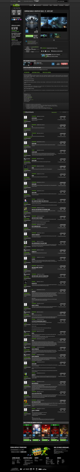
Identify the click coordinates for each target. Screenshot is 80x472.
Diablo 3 (41, 69)
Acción (58, 459)
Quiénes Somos (14, 459)
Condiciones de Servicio (18, 460)
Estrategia (33, 46)
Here (32, 99)
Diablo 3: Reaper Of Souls (17, 8)
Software (61, 5)
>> (67, 112)
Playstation (45, 5)
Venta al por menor (48, 461)
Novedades (13, 463)
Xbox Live (52, 459)
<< (60, 112)
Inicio (12, 1)
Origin (51, 460)
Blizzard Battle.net (29, 41)
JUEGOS (30, 5)
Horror (63, 462)
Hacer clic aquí (29, 97)
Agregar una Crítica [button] (54, 112)
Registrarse (31, 1)
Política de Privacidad (13, 462)
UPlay (46, 462)
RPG (37, 46)
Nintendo (55, 5)
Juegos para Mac (52, 463)
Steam (46, 460)
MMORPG (36, 46)
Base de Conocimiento (36, 460)
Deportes (63, 459)
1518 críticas (15, 31)
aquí (59, 453)
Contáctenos (40, 459)
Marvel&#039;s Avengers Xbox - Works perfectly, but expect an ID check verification (16, 35)
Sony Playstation (48, 459)
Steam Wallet (38, 5)
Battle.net (52, 461)
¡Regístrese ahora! (25, 464)
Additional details (36, 72)
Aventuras (63, 460)
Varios (58, 463)
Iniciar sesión (26, 1)
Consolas (52, 462)
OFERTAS (66, 5)
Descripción (26, 72)
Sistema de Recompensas (18, 462)
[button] (15, 1)
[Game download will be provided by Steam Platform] (39, 440)
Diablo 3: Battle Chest (37, 62)
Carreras (58, 460)
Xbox (51, 5)
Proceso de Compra (47, 72)
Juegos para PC (47, 463)
